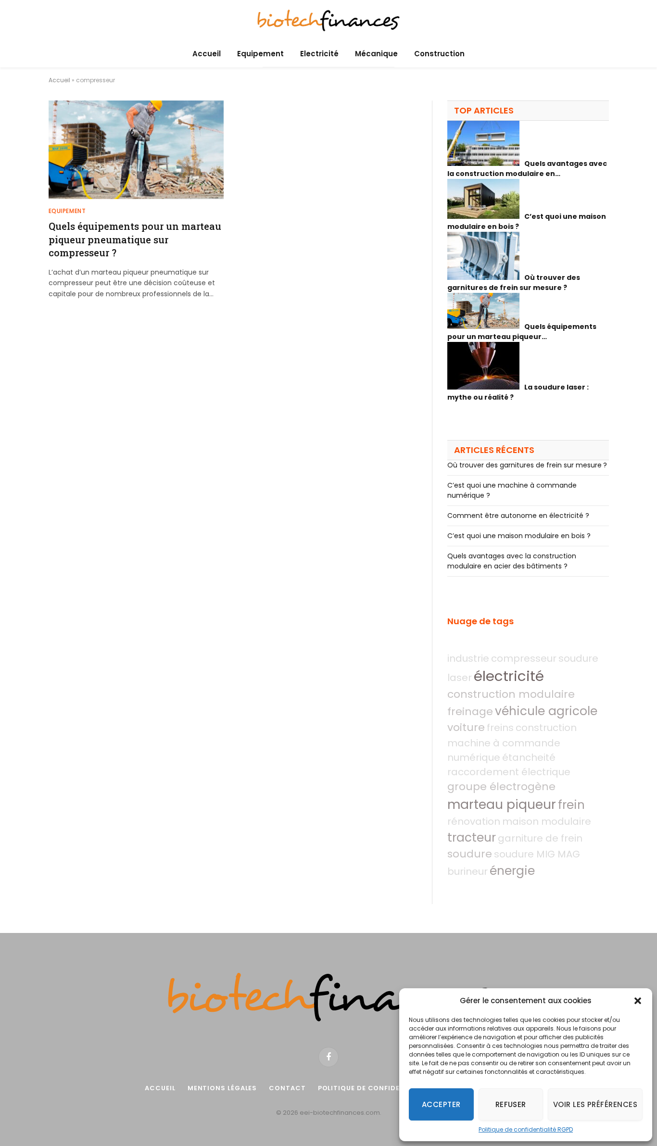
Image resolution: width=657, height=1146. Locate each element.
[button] (638, 1001)
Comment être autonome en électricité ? (518, 515)
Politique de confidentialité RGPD (526, 1129)
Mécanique (376, 54)
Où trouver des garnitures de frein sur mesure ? (527, 465)
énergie (512, 870)
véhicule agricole (546, 711)
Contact (287, 1088)
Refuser (510, 1104)
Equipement (260, 54)
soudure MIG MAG (537, 854)
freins (500, 727)
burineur (467, 871)
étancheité (529, 757)
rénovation (473, 821)
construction (546, 727)
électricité (509, 676)
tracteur (471, 837)
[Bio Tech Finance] (328, 20)
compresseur (523, 658)
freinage (470, 711)
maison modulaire (546, 821)
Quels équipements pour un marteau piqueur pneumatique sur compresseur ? (135, 239)
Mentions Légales (222, 1088)
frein (571, 804)
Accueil (206, 54)
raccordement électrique (508, 772)
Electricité (319, 54)
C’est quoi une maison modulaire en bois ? (519, 536)
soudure (469, 853)
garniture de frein (540, 838)
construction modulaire (511, 694)
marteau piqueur (501, 804)
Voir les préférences (595, 1104)
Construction (439, 54)
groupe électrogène (501, 786)
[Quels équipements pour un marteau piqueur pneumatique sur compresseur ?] (136, 150)
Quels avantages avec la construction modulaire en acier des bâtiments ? (511, 561)
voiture (466, 727)
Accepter (441, 1104)
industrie (468, 658)
